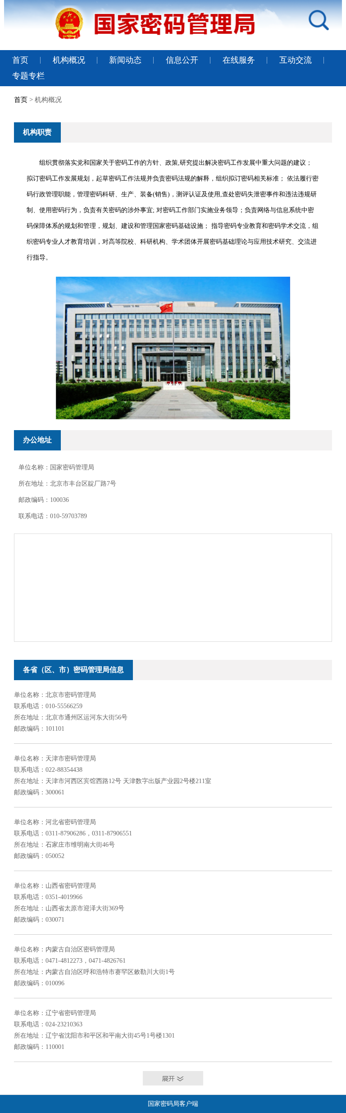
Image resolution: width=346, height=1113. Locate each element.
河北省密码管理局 (71, 822)
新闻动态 (125, 60)
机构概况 (69, 60)
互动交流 (295, 60)
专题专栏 (28, 75)
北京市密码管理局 (71, 694)
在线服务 (239, 60)
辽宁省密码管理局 (71, 1013)
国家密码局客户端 (173, 1103)
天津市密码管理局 (71, 758)
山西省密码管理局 (71, 885)
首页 (20, 60)
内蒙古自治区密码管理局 (80, 949)
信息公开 (182, 60)
